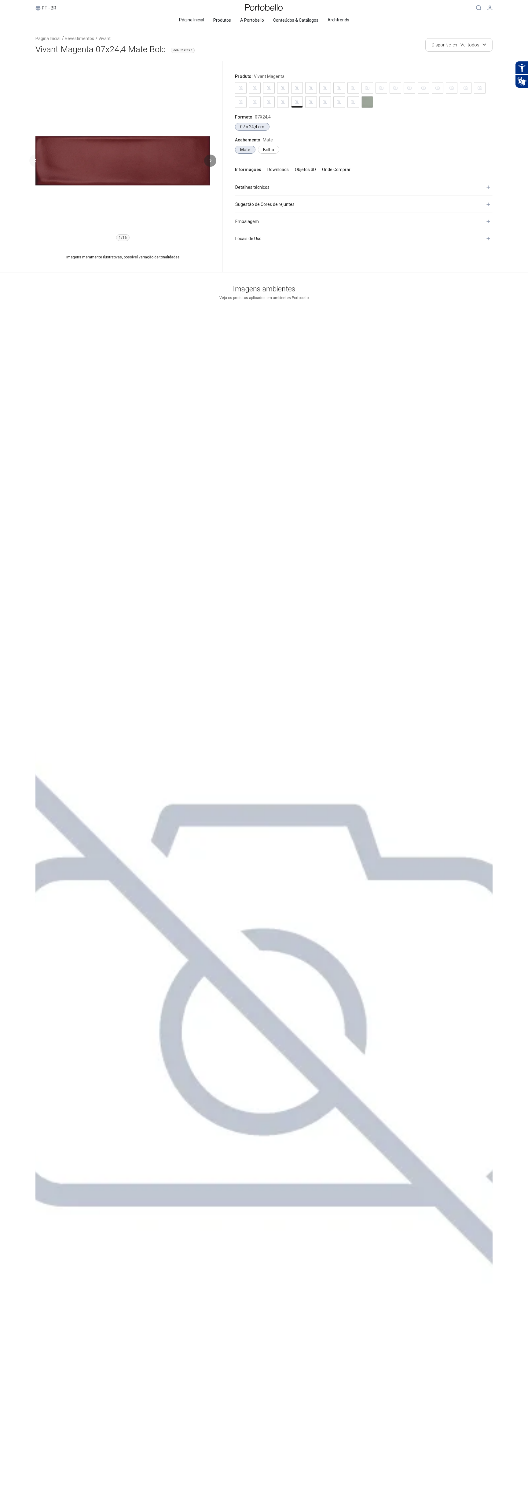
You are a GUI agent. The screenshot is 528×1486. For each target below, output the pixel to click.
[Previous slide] (35, 161)
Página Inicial (48, 38)
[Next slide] (210, 161)
